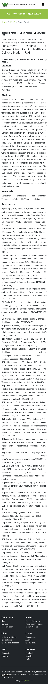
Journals (4, 624)
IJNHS (12, 22)
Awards (28, 640)
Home (4, 22)
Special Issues (31, 643)
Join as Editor (6, 640)
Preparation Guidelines (34, 624)
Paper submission (32, 621)
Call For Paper (7, 627)
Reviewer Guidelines (9, 637)
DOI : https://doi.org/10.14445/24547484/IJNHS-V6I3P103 (22, 42)
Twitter (28, 659)
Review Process (31, 627)
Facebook (29, 653)
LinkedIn (28, 656)
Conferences (30, 637)
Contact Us (5, 653)
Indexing (4, 656)
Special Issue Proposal (10, 643)
